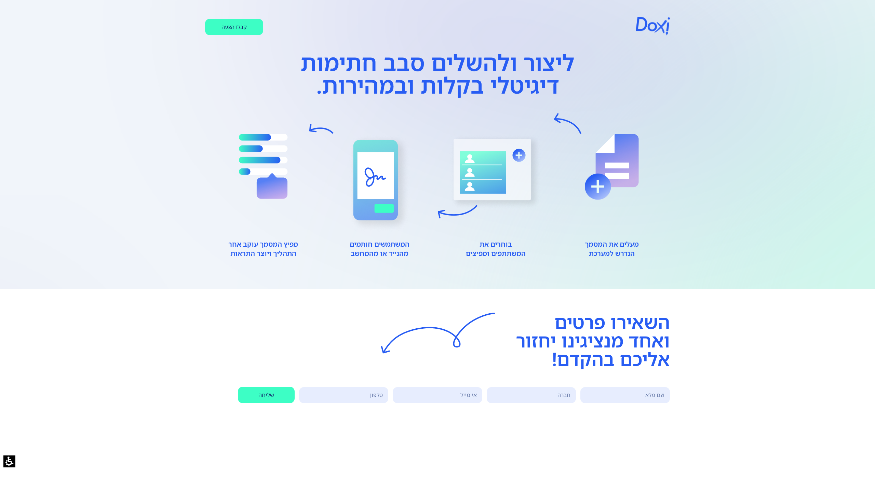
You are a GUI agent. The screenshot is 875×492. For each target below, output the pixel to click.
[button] (9, 461)
